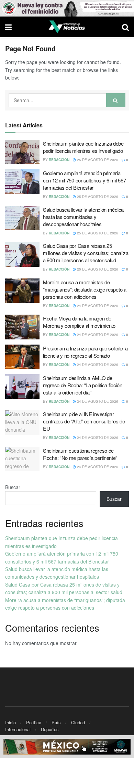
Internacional (18, 729)
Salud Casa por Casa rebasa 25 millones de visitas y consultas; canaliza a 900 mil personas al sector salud (86, 253)
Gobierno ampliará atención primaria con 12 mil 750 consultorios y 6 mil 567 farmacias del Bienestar (84, 180)
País (56, 722)
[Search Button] (115, 100)
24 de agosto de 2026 (97, 305)
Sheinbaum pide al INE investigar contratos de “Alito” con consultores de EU (84, 421)
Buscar (12, 487)
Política (33, 722)
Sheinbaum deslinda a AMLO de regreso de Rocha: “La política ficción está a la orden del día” (82, 385)
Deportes (50, 729)
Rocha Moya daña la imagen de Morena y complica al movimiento (79, 322)
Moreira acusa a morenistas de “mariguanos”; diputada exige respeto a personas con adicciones (84, 289)
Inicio (10, 722)
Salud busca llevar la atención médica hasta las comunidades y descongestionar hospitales (83, 217)
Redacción (59, 159)
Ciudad (78, 722)
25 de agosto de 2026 (97, 159)
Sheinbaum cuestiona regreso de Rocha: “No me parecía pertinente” (80, 454)
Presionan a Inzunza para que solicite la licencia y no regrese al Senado (85, 352)
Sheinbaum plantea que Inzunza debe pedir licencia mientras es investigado (83, 147)
